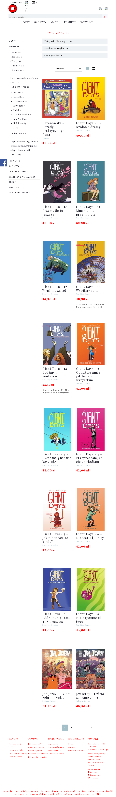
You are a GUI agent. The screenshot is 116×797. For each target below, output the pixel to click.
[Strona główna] (12, 8)
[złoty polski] (33, 2)
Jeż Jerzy (18, 92)
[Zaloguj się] (100, 8)
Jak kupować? (34, 744)
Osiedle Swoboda (22, 114)
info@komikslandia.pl (98, 749)
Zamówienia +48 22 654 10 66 (96, 745)
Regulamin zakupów (37, 757)
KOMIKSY (13, 46)
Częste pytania (35, 750)
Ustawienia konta (56, 754)
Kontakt (71, 747)
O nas (70, 744)
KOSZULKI (14, 187)
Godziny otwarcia (36, 747)
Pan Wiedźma (20, 119)
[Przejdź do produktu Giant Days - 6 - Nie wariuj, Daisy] (91, 509)
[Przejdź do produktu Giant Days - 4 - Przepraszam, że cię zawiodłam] (91, 429)
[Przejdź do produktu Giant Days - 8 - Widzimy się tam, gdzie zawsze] (57, 589)
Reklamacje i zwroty (17, 753)
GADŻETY (13, 166)
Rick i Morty (19, 123)
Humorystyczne (20, 86)
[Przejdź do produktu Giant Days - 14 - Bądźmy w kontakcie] (57, 344)
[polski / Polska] (26, 6)
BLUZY (12, 182)
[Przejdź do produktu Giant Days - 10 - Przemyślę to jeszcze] (57, 182)
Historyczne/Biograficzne (24, 78)
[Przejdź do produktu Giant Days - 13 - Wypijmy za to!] (91, 262)
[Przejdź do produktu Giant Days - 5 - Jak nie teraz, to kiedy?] (57, 509)
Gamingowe (17, 70)
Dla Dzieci (17, 57)
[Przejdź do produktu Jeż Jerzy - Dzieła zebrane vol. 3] (91, 669)
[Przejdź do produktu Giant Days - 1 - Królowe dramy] (91, 98)
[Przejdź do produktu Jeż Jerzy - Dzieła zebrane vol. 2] (57, 669)
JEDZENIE (14, 161)
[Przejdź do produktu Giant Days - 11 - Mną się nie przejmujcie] (91, 182)
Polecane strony (75, 750)
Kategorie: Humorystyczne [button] (59, 41)
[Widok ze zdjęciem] (87, 68)
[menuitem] (26, 22)
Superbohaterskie (21, 150)
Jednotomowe (20, 101)
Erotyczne (17, 61)
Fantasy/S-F (18, 65)
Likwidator (19, 105)
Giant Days (19, 97)
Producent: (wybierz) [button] (56, 48)
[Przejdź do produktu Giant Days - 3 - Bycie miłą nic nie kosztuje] (57, 429)
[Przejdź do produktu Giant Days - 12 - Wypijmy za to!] (57, 262)
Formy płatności (15, 750)
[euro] (37, 2)
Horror (15, 82)
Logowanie (53, 744)
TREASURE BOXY (18, 171)
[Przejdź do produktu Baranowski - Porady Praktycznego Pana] (57, 98)
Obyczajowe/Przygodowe (24, 141)
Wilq (15, 127)
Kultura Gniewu (49, 701)
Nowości (16, 52)
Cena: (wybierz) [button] (53, 55)
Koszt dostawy (15, 757)
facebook (94, 772)
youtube (94, 778)
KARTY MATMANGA (19, 192)
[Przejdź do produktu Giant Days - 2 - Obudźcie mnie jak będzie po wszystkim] (91, 344)
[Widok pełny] (93, 68)
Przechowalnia (55, 750)
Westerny (16, 154)
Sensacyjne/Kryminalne (24, 145)
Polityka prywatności (38, 754)
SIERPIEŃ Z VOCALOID (21, 177)
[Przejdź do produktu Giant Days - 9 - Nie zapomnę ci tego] (91, 589)
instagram (94, 775)
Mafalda (17, 110)
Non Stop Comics (84, 130)
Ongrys (45, 138)
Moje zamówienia (56, 747)
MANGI (12, 41)
